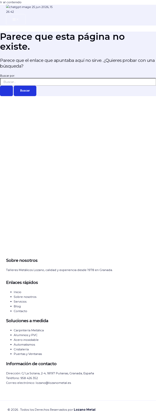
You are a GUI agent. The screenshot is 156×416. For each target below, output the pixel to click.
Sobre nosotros (25, 297)
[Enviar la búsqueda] (6, 91)
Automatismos (24, 344)
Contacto (20, 311)
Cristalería (21, 349)
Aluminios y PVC (25, 335)
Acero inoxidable (26, 340)
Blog (17, 306)
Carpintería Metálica (29, 330)
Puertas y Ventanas (28, 354)
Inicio (17, 292)
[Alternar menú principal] (15, 20)
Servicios (20, 301)
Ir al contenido (10, 2)
